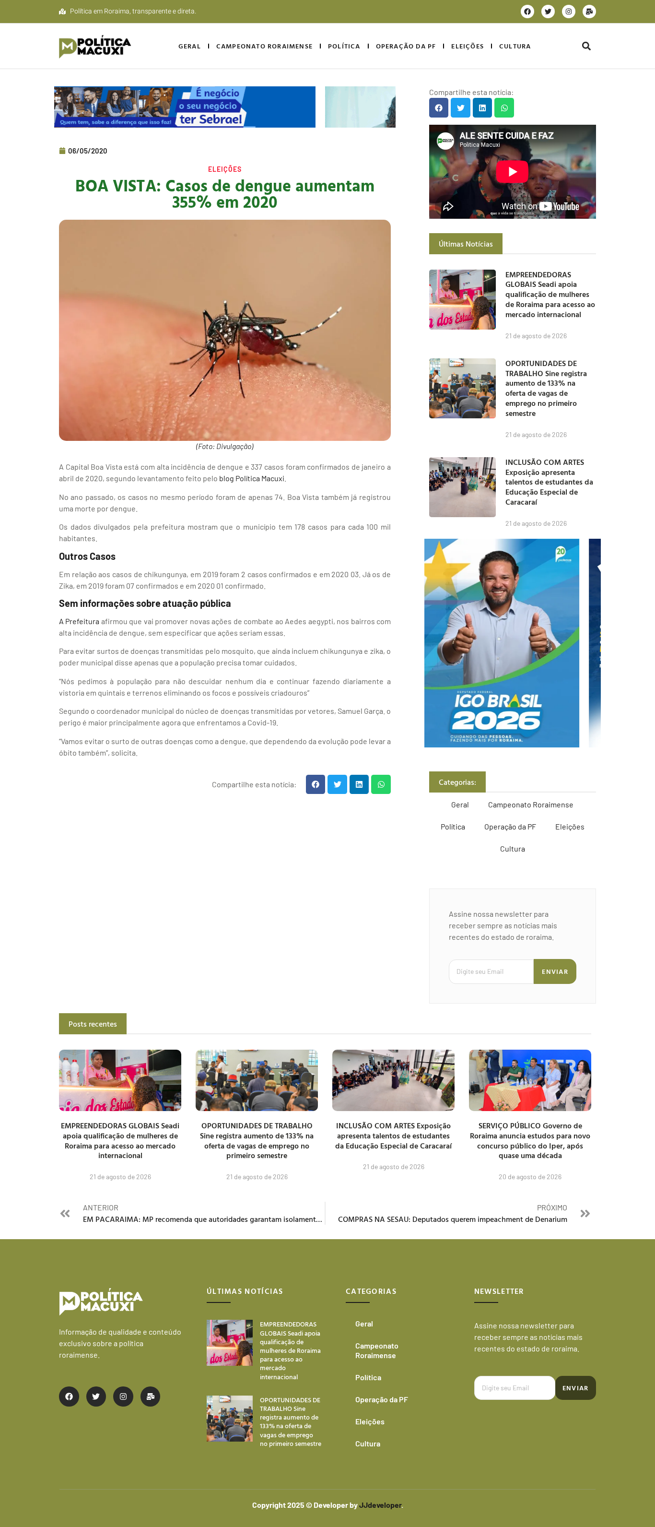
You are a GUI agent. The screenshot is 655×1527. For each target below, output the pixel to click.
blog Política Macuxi (251, 478)
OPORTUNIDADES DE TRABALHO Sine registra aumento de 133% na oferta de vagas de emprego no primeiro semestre (546, 388)
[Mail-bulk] (589, 11)
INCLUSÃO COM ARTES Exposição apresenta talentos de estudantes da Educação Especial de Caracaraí (549, 482)
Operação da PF (406, 46)
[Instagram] (568, 11)
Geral (189, 46)
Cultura (515, 46)
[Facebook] (527, 11)
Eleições (467, 46)
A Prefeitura (79, 621)
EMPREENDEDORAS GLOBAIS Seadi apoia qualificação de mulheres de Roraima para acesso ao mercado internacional (550, 294)
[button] (586, 46)
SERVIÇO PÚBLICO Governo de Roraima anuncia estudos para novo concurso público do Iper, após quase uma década (530, 1140)
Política (344, 46)
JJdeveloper (380, 1504)
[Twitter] (548, 11)
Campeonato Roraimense (264, 46)
